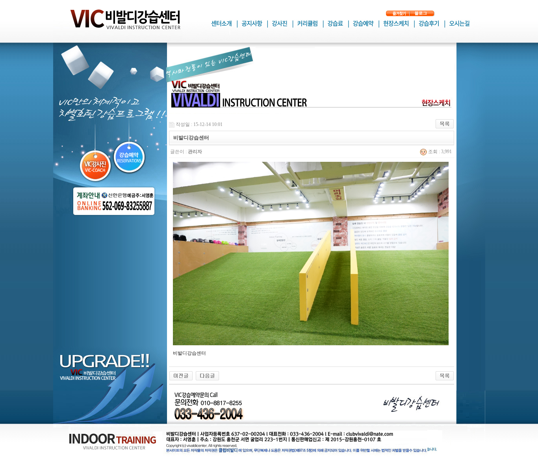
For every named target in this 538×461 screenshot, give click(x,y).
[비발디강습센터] (207, 375)
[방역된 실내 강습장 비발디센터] (181, 375)
